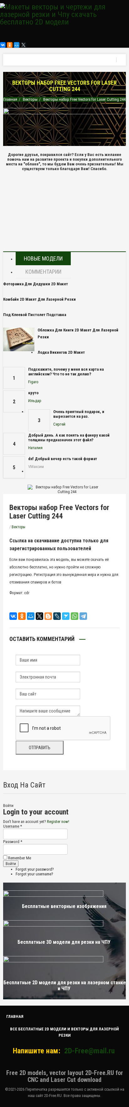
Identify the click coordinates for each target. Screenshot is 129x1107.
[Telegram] (83, 616)
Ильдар (34, 400)
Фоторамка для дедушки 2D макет (35, 284)
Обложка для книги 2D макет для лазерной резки (78, 333)
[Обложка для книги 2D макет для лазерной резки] (18, 339)
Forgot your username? (34, 874)
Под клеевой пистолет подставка (34, 314)
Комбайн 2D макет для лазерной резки (39, 299)
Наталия (35, 447)
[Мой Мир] (16, 45)
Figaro (33, 381)
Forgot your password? (35, 869)
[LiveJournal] (57, 616)
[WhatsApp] (74, 616)
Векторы (30, 99)
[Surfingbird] (66, 616)
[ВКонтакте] (3, 45)
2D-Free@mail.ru (89, 1050)
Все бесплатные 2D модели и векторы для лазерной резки (64, 1032)
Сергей (59, 424)
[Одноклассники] (10, 45)
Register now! (58, 821)
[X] (23, 45)
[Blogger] (48, 616)
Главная (10, 99)
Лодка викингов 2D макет (61, 352)
